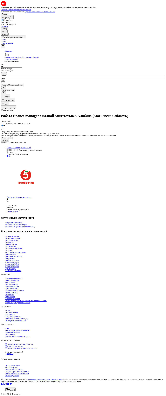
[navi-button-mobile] (3, 46)
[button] (3, 39)
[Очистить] (4, 74)
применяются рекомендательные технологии (45, 379)
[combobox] (11, 68)
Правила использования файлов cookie (40, 12)
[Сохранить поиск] (3, 80)
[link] (5, 34)
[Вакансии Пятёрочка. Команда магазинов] (85, 176)
